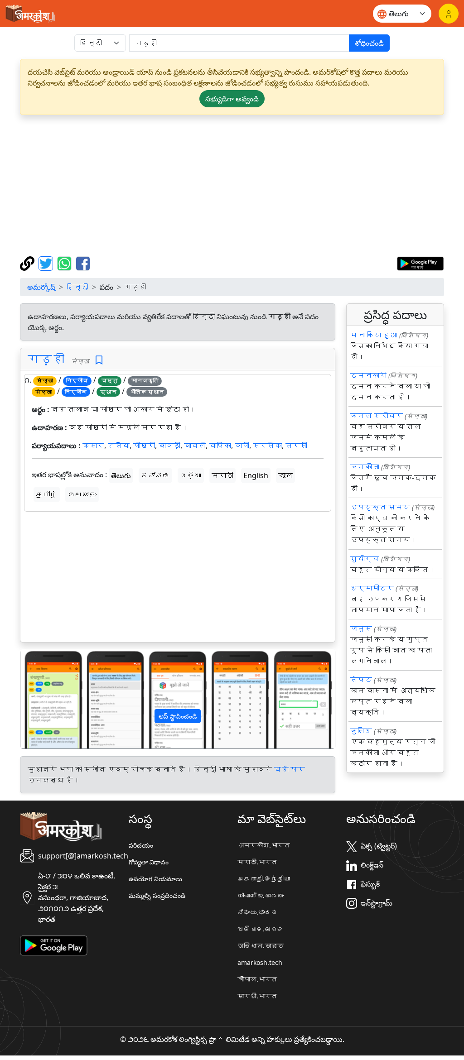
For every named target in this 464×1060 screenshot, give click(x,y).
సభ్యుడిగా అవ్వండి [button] (232, 99)
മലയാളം (82, 494)
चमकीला (364, 467)
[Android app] (53, 945)
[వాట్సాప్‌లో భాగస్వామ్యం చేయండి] (65, 263)
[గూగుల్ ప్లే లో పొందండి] (420, 263)
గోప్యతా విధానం (149, 862)
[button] (44, 699)
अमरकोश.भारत (263, 845)
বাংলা (285, 475)
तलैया (119, 446)
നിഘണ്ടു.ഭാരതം (260, 895)
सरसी (296, 446)
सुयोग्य (364, 559)
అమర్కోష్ (41, 287)
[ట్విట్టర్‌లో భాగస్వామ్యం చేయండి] (47, 263)
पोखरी (144, 446)
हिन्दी (77, 287)
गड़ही (46, 358)
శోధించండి (369, 43)
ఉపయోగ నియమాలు (155, 878)
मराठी (222, 475)
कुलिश (361, 731)
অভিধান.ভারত (260, 945)
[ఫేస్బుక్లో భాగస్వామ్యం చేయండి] (83, 263)
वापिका (220, 446)
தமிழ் (47, 494)
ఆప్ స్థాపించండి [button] (178, 716)
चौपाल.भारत (257, 979)
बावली (195, 446)
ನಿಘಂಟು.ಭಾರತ (257, 912)
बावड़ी (169, 446)
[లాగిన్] (449, 14)
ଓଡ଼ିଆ (191, 475)
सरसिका (267, 446)
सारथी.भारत (257, 996)
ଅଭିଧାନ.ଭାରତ (260, 929)
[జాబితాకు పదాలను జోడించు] (99, 360)
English (255, 475)
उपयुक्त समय (380, 507)
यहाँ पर (289, 769)
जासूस (361, 628)
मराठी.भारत (257, 862)
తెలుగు (121, 475)
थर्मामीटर (372, 588)
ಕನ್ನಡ (155, 475)
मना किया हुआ (373, 335)
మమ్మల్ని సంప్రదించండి (157, 895)
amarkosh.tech (259, 962)
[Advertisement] (232, 185)
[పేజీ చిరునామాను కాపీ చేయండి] (28, 263)
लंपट (361, 680)
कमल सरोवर (376, 416)
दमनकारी (368, 375)
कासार (93, 446)
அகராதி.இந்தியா (263, 878)
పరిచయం (141, 845)
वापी (242, 446)
